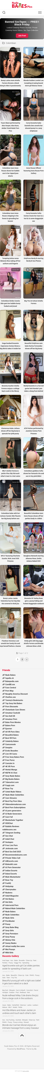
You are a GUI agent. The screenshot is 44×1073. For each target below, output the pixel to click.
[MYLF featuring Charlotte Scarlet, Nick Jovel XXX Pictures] (10, 538)
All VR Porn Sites (12, 732)
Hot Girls (9, 902)
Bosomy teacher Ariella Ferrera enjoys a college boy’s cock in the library (10, 388)
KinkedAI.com (11, 864)
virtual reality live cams (15, 946)
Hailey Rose (38, 567)
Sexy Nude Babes (12, 776)
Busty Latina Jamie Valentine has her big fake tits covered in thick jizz (10, 600)
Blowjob (12, 990)
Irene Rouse (15, 137)
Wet (28, 992)
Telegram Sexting (12, 833)
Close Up (29, 960)
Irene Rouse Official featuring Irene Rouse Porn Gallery (34, 170)
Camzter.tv (9, 763)
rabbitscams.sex (9, 829)
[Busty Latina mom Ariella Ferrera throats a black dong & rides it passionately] (10, 62)
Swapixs (8, 747)
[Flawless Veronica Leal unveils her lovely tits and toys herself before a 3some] (10, 622)
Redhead (23, 992)
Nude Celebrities (12, 915)
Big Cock (5, 990)
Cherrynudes (10, 889)
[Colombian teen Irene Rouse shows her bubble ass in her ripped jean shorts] (10, 150)
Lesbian (35, 1005)
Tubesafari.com (12, 782)
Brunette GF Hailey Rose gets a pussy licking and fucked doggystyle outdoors (33, 600)
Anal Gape (5, 960)
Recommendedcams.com (16, 855)
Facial (36, 990)
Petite (20, 1007)
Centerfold (15, 1005)
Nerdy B (39, 227)
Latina (29, 1005)
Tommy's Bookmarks (14, 700)
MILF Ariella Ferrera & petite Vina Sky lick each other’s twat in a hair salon (10, 473)
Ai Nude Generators (13, 814)
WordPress (21, 1049)
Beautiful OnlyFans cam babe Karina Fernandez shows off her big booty (33, 345)
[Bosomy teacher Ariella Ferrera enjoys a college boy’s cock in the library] (10, 368)
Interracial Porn (11, 905)
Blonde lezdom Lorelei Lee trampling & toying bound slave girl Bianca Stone (34, 83)
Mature (4, 1007)
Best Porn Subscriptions (15, 807)
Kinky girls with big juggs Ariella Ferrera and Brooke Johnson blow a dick (33, 643)
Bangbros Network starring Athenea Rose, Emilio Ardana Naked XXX (34, 558)
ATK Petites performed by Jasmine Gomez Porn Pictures (33, 431)
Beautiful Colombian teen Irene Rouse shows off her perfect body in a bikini (33, 515)
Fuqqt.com (9, 785)
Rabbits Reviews (12, 826)
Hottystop (9, 886)
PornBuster (10, 921)
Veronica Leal (15, 609)
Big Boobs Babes (12, 779)
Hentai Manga (11, 770)
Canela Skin (15, 269)
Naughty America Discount (16, 694)
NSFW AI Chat (11, 773)
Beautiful (14, 975)
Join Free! (22, 36)
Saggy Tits (17, 963)
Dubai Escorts (11, 874)
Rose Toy (9, 788)
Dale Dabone (15, 567)
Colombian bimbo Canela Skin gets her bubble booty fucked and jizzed (10, 303)
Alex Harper (15, 92)
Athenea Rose (38, 525)
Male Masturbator (12, 877)
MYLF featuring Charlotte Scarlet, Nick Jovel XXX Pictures (10, 558)
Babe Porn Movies (13, 722)
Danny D (16, 312)
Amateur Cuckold (12, 713)
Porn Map (9, 691)
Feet (34, 960)
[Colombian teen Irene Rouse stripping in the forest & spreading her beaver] (10, 195)
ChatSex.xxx (10, 697)
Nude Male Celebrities (14, 795)
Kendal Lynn (38, 355)
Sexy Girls (9, 930)
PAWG (32, 975)
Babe (16, 960)
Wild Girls (9, 952)
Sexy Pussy (10, 937)
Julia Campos (15, 397)
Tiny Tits (14, 977)
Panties (4, 963)
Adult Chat (9, 839)
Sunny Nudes (10, 943)
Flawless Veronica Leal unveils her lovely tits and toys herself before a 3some (10, 643)
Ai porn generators (13, 811)
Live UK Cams (11, 754)
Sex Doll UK (10, 716)
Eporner (8, 729)
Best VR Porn (10, 738)
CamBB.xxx (10, 684)
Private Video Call (12, 858)
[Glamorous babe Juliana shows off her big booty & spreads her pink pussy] (10, 410)
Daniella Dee (38, 92)
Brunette (22, 960)
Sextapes (9, 842)
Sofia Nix (39, 439)
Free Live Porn (11, 845)
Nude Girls (9, 918)
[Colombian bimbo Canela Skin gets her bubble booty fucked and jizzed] (10, 283)
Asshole (18, 1020)
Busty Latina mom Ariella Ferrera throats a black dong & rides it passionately (10, 83)
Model (15, 1007)
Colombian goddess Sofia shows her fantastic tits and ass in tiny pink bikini (33, 473)
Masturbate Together (14, 820)
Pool (17, 992)
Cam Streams (11, 798)
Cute (26, 975)
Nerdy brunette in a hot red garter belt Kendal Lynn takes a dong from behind (34, 388)
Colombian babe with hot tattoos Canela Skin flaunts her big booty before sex (10, 515)
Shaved (26, 1022)
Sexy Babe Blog (11, 927)
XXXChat (9, 823)
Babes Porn (10, 725)
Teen (8, 977)
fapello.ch (9, 678)
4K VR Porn (10, 766)
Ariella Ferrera (15, 49)
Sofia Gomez (38, 182)
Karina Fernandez (36, 312)
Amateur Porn (11, 719)
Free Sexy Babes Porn (14, 757)
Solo (3, 977)
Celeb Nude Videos (13, 792)
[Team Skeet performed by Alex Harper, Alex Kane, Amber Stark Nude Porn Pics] (10, 105)
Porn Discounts (11, 706)
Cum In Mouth (20, 990)
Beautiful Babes (12, 735)
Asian (4, 1005)
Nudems (8, 893)
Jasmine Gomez (37, 397)
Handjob (5, 992)
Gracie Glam (15, 227)
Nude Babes (10, 675)
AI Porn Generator (13, 867)
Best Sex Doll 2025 (13, 852)
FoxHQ (8, 883)
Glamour (23, 1005)
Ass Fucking (10, 1020)
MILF (10, 1007)
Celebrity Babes (12, 741)
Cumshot (30, 990)
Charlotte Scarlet (14, 525)
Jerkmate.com (11, 848)
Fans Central (10, 688)
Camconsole (10, 744)
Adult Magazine (12, 896)
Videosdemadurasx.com (15, 804)
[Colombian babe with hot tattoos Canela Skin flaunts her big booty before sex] (10, 495)
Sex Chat (9, 836)
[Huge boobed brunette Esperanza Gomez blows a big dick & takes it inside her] (10, 325)
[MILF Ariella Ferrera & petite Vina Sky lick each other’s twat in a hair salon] (10, 453)
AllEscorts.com (11, 861)
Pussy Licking (17, 1022)
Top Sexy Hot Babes (13, 703)
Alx (35, 1049)
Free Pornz (10, 760)
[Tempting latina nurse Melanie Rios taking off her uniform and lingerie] (10, 240)
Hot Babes (9, 899)
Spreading (25, 963)
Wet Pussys (10, 949)
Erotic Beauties (11, 751)
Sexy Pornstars (11, 934)
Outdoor (11, 992)
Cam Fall (9, 817)
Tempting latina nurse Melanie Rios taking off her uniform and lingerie (10, 261)
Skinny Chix (10, 940)
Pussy (7, 924)
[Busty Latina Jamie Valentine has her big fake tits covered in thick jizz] (10, 580)
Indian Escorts (11, 870)
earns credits (26, 1071)
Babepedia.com (12, 681)
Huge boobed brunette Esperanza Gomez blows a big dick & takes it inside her (10, 345)
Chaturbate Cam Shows (15, 710)
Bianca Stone (38, 49)
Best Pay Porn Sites (13, 801)
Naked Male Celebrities (15, 908)
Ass (11, 960)
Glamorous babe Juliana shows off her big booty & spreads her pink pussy (10, 431)
